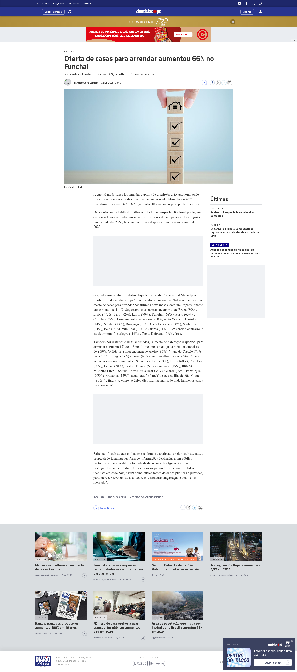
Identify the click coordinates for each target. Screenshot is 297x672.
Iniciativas (89, 3)
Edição (53, 11)
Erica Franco (41, 633)
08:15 (170, 637)
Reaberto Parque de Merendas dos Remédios (232, 214)
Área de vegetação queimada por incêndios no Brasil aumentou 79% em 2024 (177, 627)
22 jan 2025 (111, 82)
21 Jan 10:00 (158, 575)
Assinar (247, 11)
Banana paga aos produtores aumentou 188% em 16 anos (56, 625)
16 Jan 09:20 (66, 575)
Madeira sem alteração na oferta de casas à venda (59, 567)
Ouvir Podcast (273, 662)
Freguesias (58, 3)
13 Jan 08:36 (125, 579)
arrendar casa (117, 497)
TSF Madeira (74, 3)
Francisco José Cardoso (46, 575)
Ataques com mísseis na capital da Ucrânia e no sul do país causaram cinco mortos (235, 252)
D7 (36, 3)
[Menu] (36, 12)
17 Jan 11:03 (120, 637)
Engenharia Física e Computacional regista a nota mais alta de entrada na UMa (234, 232)
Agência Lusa (158, 637)
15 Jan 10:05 (242, 575)
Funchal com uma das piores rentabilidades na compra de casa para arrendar (119, 569)
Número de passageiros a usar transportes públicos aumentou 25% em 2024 (117, 627)
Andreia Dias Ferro (103, 637)
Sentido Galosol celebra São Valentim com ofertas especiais (175, 567)
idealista (99, 497)
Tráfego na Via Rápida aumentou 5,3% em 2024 (235, 567)
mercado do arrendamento (146, 497)
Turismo (45, 3)
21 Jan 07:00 (56, 633)
